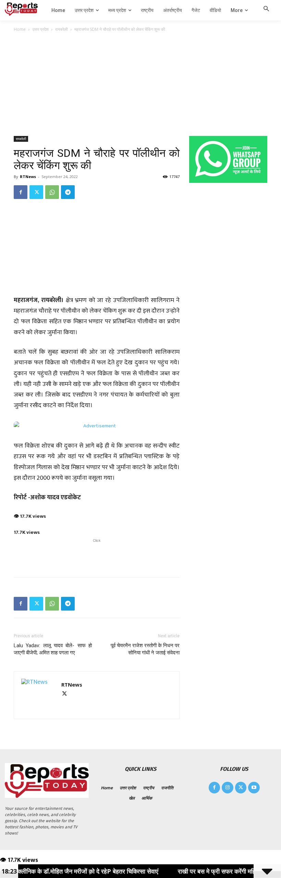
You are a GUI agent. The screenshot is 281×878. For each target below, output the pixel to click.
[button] (266, 10)
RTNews (28, 176)
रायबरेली (61, 29)
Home (20, 29)
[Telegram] (68, 192)
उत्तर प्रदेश (40, 29)
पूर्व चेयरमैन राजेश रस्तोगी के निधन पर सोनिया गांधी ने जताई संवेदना (145, 649)
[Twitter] (36, 192)
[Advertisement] (140, 85)
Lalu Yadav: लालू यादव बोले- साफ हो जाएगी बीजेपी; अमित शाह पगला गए (53, 649)
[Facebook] (20, 192)
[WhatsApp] (52, 192)
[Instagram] (227, 787)
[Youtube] (254, 787)
